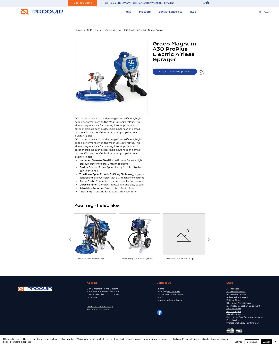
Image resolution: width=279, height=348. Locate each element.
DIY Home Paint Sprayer (238, 303)
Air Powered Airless (236, 294)
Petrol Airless (233, 320)
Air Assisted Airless (236, 291)
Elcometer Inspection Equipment (243, 306)
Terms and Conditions (98, 309)
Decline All (252, 341)
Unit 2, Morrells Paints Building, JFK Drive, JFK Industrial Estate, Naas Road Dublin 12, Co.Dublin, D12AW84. (103, 293)
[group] (139, 239)
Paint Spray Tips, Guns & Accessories (244, 317)
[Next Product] (209, 239)
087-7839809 (154, 3)
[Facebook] (159, 312)
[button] (206, 2)
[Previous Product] (70, 239)
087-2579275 (124, 3)
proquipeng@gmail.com (169, 300)
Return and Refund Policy (100, 306)
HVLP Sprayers (233, 311)
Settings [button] (238, 341)
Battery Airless (233, 300)
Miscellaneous (233, 314)
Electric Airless (233, 308)
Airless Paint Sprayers (237, 297)
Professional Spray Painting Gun (242, 323)
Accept (266, 341)
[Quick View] (95, 234)
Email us (169, 3)
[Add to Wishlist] (201, 72)
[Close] (275, 342)
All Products (232, 288)
